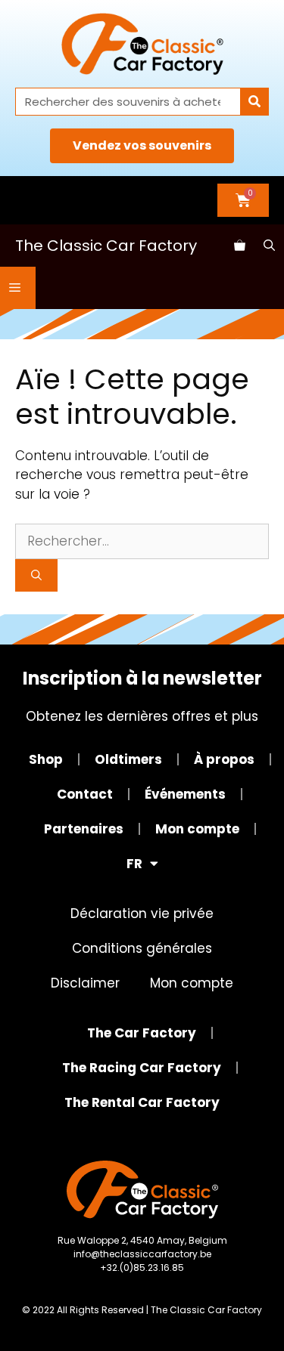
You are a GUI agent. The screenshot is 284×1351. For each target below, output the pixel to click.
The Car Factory (141, 1033)
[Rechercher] (254, 101)
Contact (85, 794)
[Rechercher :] (142, 541)
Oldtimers (128, 759)
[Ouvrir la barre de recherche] (269, 245)
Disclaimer (85, 983)
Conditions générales (142, 948)
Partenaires (83, 829)
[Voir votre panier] (239, 245)
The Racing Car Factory (141, 1068)
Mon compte (197, 829)
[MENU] (18, 288)
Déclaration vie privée (142, 913)
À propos (224, 759)
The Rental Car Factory (142, 1102)
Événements (185, 794)
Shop (46, 759)
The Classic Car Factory (106, 245)
